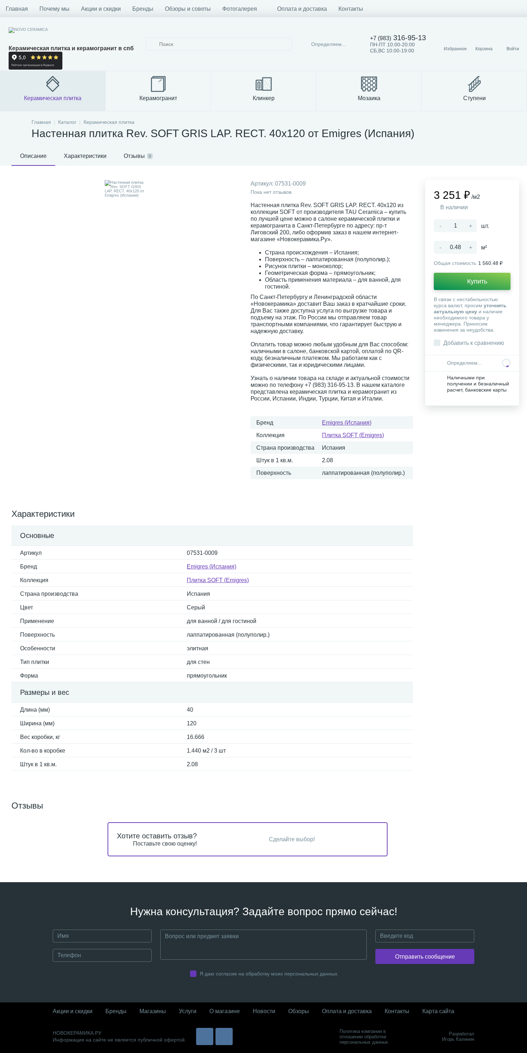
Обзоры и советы (188, 9)
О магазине (224, 1011)
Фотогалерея (239, 9)
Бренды (142, 9)
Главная (17, 9)
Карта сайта (438, 1011)
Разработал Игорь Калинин (458, 1036)
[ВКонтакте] (204, 1036)
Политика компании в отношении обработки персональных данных (364, 1037)
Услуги (187, 1011)
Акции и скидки (101, 9)
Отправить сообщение (425, 957)
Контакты (350, 9)
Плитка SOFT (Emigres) (353, 435)
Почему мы (54, 9)
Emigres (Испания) (346, 423)
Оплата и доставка (302, 9)
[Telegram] (224, 1036)
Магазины (152, 1011)
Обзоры (298, 1011)
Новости (264, 1011)
